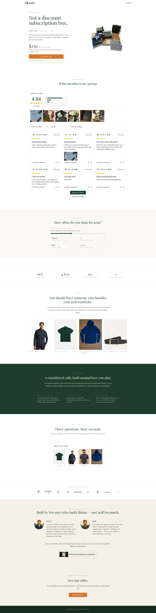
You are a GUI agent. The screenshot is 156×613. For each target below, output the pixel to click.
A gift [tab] (51, 30)
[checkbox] (78, 127)
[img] (44, 134)
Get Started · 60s (46, 56)
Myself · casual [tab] (33, 30)
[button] (56, 98)
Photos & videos (76, 127)
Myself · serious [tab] (43, 30)
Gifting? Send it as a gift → (36, 60)
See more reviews (78, 192)
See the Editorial (78, 595)
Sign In (128, 3)
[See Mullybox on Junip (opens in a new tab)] (82, 196)
